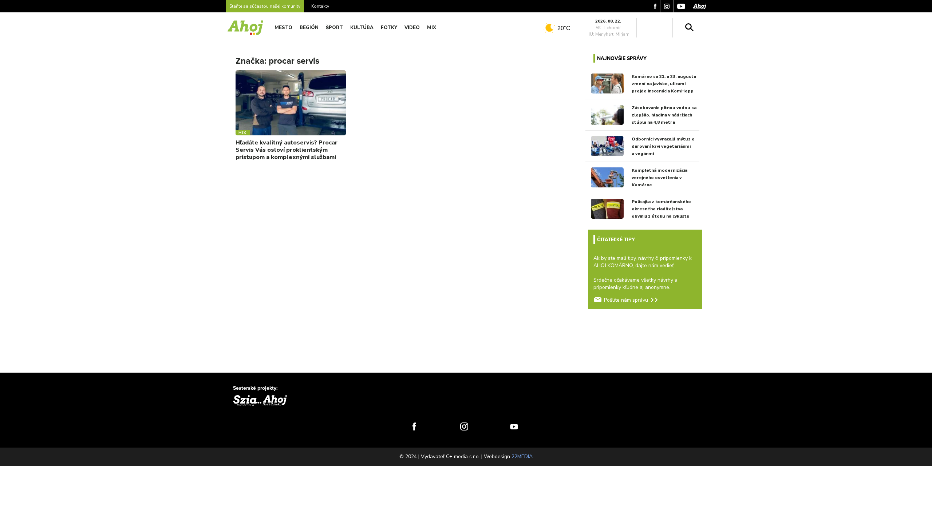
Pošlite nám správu (626, 300)
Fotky (389, 27)
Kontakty (320, 6)
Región (309, 27)
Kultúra (362, 27)
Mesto (283, 27)
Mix (431, 27)
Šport (334, 27)
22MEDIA (522, 456)
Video (412, 27)
